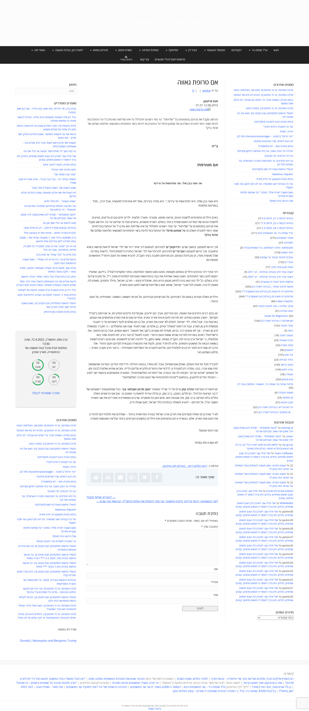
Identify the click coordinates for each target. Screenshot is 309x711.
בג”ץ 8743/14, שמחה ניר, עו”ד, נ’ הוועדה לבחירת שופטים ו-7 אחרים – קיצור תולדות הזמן (224, 691)
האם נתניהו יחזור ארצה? (63, 169)
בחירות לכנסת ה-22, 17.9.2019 (276, 223)
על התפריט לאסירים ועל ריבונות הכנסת (56, 541)
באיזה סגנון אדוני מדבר (282, 267)
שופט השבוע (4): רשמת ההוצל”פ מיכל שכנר (54, 187)
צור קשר (144, 59)
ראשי (276, 50)
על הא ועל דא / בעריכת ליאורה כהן (275, 407)
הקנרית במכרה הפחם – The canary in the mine (50, 232)
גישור (290, 330)
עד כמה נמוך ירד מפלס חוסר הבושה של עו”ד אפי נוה (49, 151)
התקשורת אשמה (284, 301)
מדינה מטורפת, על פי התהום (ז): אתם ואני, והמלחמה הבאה (263, 90)
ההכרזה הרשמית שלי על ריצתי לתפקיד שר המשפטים (96, 687)
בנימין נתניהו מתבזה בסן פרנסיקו (60, 311)
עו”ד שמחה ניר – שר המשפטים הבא (205, 687)
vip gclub (287, 444)
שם (216, 569)
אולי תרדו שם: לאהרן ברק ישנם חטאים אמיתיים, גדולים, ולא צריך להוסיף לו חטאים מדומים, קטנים (264, 457)
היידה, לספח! (286, 131)
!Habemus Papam (282, 174)
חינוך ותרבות (287, 402)
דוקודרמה (236, 50)
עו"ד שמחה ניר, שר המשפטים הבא (275, 233)
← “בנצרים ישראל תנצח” (101, 497)
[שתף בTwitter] (144, 477)
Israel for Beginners (276, 316)
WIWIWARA (286, 503)
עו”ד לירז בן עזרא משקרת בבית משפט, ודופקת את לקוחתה (47, 290)
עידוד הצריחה (286, 359)
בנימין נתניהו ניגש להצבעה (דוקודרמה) (273, 121)
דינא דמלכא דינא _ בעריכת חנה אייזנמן (185, 466)
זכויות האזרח (287, 345)
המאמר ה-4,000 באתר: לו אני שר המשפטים (155, 687)
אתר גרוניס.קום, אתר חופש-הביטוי (262, 683)
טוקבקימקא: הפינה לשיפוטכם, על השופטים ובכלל (268, 247)
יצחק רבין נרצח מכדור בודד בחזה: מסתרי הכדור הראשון (48, 276)
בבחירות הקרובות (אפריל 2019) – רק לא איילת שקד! (50, 227)
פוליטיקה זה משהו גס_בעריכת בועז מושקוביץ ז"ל (269, 296)
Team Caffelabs (283, 453)
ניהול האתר (154, 709)
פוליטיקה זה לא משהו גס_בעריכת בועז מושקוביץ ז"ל (267, 291)
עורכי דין (289, 262)
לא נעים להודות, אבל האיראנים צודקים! (273, 141)
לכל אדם (289, 354)
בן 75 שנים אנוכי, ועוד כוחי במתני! (271, 687)
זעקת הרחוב (287, 364)
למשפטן (289, 350)
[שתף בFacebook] (157, 477)
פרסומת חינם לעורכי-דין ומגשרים (277, 281)
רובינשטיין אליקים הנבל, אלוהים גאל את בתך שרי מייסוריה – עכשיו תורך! (252, 679)
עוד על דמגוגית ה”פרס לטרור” (278, 126)
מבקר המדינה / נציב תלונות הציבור (275, 306)
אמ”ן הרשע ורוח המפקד (281, 200)
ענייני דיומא (287, 369)
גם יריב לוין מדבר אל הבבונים (279, 155)
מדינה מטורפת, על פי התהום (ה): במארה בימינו (269, 108)
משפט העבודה (285, 392)
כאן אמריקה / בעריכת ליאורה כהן (277, 320)
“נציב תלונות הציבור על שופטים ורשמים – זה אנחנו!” (46, 683)
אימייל (214, 582)
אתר (215, 595)
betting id (287, 427)
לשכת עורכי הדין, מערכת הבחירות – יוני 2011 (270, 272)
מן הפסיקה (287, 397)
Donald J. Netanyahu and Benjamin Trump (48, 641)
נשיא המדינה (286, 311)
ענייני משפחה (286, 340)
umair (289, 436)
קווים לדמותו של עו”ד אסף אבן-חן (59, 223)
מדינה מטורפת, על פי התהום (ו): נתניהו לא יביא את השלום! (263, 94)
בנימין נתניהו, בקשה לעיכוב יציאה (59, 164)
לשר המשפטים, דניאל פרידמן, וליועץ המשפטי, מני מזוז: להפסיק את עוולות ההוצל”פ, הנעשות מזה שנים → (157, 501)
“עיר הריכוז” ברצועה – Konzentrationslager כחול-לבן (265, 136)
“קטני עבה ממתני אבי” (65, 174)
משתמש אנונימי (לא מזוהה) (279, 491)
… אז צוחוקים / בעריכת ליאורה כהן (276, 412)
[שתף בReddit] (96, 477)
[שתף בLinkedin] (108, 477)
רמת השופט (287, 252)
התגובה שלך (209, 527)
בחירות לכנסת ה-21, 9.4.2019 (277, 218)
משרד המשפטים (285, 237)
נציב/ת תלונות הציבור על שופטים (276, 257)
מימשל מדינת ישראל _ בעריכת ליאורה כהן (272, 286)
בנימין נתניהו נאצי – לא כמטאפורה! (275, 146)
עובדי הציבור (287, 325)
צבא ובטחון (287, 379)
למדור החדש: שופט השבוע (192, 679)
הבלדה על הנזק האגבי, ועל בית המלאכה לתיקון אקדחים (265, 151)
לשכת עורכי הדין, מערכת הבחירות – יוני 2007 (270, 276)
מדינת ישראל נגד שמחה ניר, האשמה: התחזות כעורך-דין (265, 384)
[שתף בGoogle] (132, 477)
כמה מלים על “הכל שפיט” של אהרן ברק (56, 254)
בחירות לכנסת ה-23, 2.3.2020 (277, 228)
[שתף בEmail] (120, 477)
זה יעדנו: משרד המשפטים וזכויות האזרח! (135, 683)
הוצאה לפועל (286, 335)
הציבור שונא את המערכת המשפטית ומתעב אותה (116, 679)
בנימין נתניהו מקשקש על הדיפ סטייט (274, 179)
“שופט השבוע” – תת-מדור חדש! (60, 201)
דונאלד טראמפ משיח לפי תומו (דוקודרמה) (272, 169)
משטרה (289, 374)
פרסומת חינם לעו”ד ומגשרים (170, 59)
